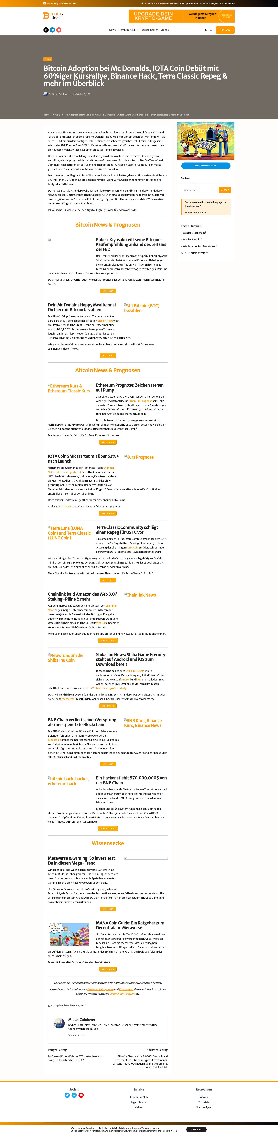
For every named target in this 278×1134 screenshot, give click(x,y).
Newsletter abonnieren (205, 166)
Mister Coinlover (81, 1019)
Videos (139, 1107)
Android (126, 679)
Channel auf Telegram (122, 993)
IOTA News (64, 506)
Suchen (185, 178)
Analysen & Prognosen (100, 989)
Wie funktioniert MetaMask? (200, 246)
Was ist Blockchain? (194, 232)
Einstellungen (157, 1131)
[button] (225, 30)
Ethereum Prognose (140, 401)
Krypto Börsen (138, 1102)
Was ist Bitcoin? (192, 239)
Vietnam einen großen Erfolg (109, 688)
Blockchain (54, 739)
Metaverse (68, 699)
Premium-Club (139, 1097)
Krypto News (126, 989)
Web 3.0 (101, 623)
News (48, 59)
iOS (138, 679)
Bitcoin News (105, 320)
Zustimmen (196, 1129)
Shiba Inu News (134, 671)
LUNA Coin (132, 547)
